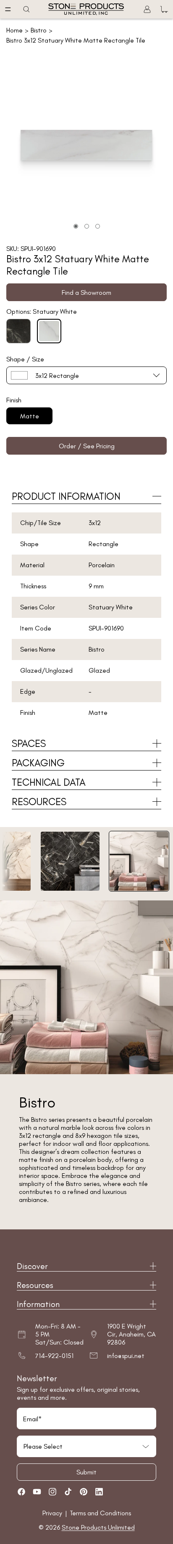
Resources (39, 801)
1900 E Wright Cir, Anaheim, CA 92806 (131, 1334)
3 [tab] (97, 226)
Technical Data (49, 782)
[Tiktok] (68, 1491)
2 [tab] (86, 226)
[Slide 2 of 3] (70, 861)
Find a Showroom (86, 292)
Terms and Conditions (100, 1513)
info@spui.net (125, 1356)
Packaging (38, 763)
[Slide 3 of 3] (139, 861)
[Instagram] (52, 1491)
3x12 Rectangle (57, 376)
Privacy (53, 1513)
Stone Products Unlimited (98, 1527)
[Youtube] (37, 1491)
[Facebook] (21, 1491)
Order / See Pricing (87, 446)
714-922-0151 (54, 1356)
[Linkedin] (99, 1491)
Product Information (66, 496)
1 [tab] (75, 226)
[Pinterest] (83, 1491)
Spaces (29, 743)
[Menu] (8, 9)
